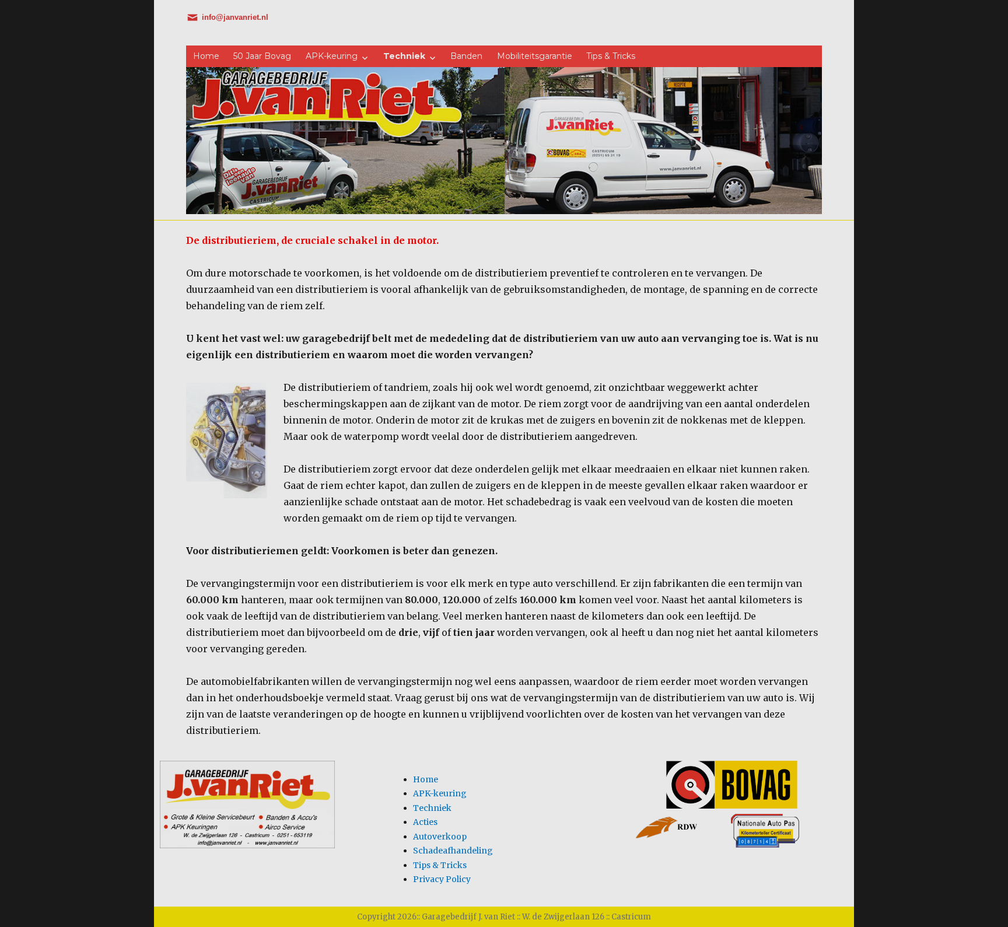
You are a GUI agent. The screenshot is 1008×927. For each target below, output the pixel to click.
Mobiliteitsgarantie (534, 56)
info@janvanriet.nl (235, 17)
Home (206, 56)
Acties (425, 822)
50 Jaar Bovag (262, 56)
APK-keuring (332, 56)
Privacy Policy (442, 879)
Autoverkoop (440, 836)
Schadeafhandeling (453, 850)
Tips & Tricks (610, 56)
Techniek (404, 56)
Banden (466, 56)
